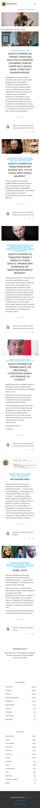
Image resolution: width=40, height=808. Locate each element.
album (7, 765)
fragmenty (9, 719)
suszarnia (8, 712)
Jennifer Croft (10, 564)
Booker (30, 158)
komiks (7, 758)
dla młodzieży (10, 768)
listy (7, 772)
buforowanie (9, 705)
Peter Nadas (25, 562)
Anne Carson (24, 476)
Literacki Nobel (25, 359)
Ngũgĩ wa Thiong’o (14, 473)
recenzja (8, 690)
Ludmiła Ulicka (29, 360)
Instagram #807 (20, 479)
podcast (8, 708)
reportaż (8, 750)
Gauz (19, 159)
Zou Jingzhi (18, 249)
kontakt (26, 797)
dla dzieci (8, 754)
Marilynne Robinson (20, 567)
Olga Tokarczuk (26, 473)
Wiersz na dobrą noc (12, 697)
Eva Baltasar (13, 160)
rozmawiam (9, 701)
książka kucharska (11, 779)
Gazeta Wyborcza (15, 50)
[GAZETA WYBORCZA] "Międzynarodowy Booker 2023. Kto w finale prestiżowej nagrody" (20, 170)
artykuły (15, 128)
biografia (8, 761)
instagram (15, 534)
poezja (7, 739)
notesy (7, 783)
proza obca (31, 128)
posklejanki (9, 715)
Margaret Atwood (15, 359)
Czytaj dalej (20, 117)
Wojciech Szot (16, 125)
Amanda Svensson (27, 249)
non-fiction (31, 446)
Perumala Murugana (15, 247)
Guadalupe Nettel (11, 159)
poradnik (8, 776)
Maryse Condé (25, 50)
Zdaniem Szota (12, 4)
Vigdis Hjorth (10, 244)
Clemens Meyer (26, 247)
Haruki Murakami (20, 360)
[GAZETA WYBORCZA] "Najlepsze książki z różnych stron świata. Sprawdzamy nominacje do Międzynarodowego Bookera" (20, 263)
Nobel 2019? (20, 570)
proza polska (9, 743)
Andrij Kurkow (16, 246)
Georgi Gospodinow (27, 159)
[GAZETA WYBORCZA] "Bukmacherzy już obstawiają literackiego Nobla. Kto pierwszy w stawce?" (20, 371)
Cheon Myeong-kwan (24, 160)
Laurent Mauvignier (12, 248)
